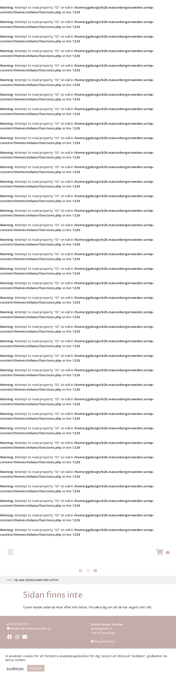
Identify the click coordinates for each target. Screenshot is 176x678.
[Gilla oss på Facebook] (80, 571)
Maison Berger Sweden (88, 552)
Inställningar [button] (15, 668)
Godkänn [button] (36, 668)
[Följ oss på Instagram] (88, 571)
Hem (9, 580)
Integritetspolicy (104, 641)
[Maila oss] (95, 571)
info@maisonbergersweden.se (31, 628)
